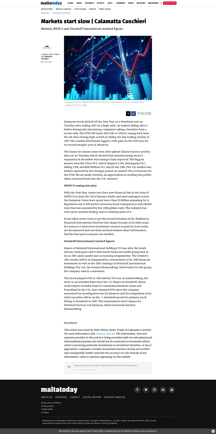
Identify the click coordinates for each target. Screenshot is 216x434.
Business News (47, 9)
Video (131, 3)
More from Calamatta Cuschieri (86, 370)
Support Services (114, 397)
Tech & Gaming (80, 9)
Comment (120, 3)
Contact (75, 397)
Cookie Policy (47, 409)
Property (92, 9)
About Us (46, 397)
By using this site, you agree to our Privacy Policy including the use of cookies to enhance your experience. (108, 431)
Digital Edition (92, 397)
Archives (141, 3)
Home (70, 3)
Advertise (61, 397)
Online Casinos (105, 9)
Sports (100, 3)
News (79, 3)
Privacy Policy (47, 406)
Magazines (153, 3)
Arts (110, 3)
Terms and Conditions (51, 403)
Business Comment (63, 9)
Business (89, 3)
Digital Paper (170, 3)
